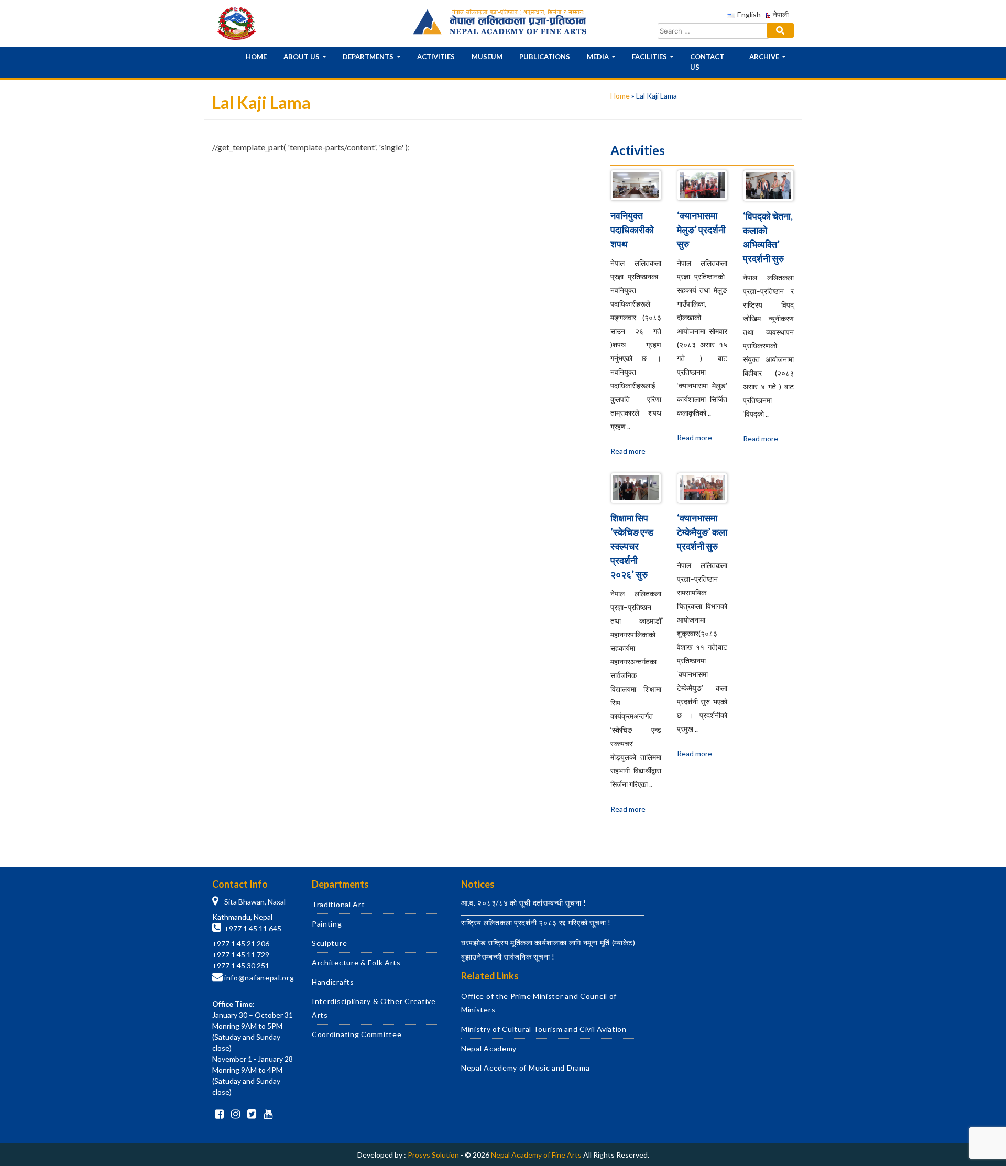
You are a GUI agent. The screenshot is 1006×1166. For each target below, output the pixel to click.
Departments (369, 56)
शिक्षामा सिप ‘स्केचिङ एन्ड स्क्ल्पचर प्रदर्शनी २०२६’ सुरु (631, 546)
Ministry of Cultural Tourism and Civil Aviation (544, 1029)
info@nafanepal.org (259, 977)
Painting (327, 923)
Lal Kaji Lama (259, 252)
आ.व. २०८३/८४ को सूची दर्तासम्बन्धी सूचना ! (523, 902)
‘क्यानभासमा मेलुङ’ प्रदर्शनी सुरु (701, 229)
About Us (302, 56)
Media (598, 56)
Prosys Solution (433, 1154)
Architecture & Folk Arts (356, 962)
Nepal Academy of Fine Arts (536, 1154)
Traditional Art (338, 904)
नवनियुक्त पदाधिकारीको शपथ (632, 229)
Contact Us (707, 61)
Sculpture (329, 943)
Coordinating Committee (356, 1034)
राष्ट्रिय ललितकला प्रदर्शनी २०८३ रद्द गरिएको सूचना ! (536, 922)
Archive (765, 56)
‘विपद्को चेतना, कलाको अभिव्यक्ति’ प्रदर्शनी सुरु (768, 237)
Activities (436, 56)
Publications (544, 56)
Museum (487, 56)
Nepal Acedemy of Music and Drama (525, 1067)
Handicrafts (333, 981)
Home (256, 56)
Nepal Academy (489, 1048)
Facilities (650, 56)
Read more (628, 450)
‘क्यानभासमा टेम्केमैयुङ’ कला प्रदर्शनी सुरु (702, 532)
